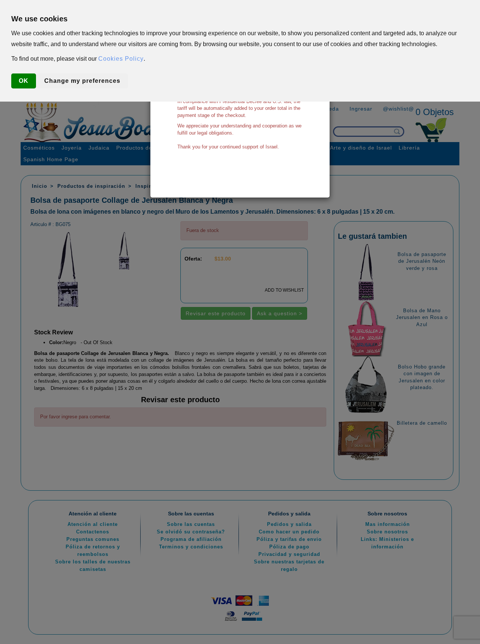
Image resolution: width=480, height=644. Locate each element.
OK (23, 81)
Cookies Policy (121, 58)
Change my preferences (82, 81)
